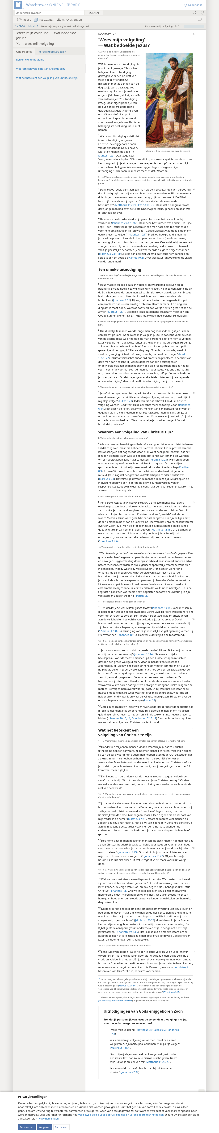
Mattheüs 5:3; (107, 254)
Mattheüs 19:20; (125, 205)
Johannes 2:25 (121, 300)
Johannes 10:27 (154, 856)
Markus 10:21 (106, 155)
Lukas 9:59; (160, 1030)
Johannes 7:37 (130, 1072)
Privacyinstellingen (47, 1118)
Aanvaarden (27, 1127)
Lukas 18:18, (142, 205)
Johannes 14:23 (127, 852)
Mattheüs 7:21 (136, 819)
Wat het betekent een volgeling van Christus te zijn (47, 78)
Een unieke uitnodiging (30, 59)
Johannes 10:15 (127, 635)
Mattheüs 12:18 (161, 529)
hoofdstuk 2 (181, 967)
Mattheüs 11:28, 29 (157, 1062)
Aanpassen (61, 1127)
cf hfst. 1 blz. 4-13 (27, 26)
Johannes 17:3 (118, 891)
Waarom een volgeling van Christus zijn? (40, 68)
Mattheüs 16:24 (120, 1048)
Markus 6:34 (106, 479)
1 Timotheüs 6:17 (171, 992)
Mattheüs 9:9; (145, 1030)
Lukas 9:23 (125, 401)
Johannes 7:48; (121, 223)
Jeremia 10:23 (159, 459)
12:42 (133, 223)
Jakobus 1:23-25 (144, 920)
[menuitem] (202, 12)
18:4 (118, 254)
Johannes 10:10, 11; (119, 718)
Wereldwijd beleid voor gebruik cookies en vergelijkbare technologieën (120, 1114)
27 (133, 985)
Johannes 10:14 (161, 608)
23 (152, 205)
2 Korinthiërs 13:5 (127, 932)
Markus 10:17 (138, 234)
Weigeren (44, 1127)
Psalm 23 (149, 700)
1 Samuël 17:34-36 (110, 631)
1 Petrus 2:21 (142, 595)
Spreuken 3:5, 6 (108, 541)
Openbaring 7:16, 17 (143, 718)
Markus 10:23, (125, 985)
